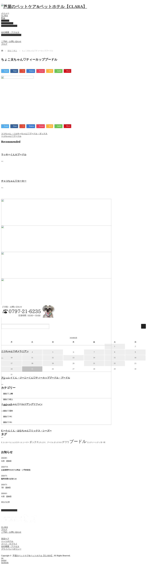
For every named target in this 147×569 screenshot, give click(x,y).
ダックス (34, 442)
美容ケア (5, 21)
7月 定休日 (6, 488)
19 (53, 363)
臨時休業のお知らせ (9, 479)
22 (115, 363)
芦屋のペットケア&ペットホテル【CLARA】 (33, 556)
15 (115, 358)
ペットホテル (7, 23)
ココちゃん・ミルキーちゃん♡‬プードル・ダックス (24, 134)
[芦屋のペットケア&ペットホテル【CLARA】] (44, 6)
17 (11, 363)
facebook (4, 563)
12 (53, 358)
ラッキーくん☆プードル (13, 154)
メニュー (5, 13)
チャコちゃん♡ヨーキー (13, 181)
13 (73, 358)
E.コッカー (5, 442)
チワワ (65, 442)
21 (94, 363)
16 (135, 358)
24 (11, 369)
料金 (3, 18)
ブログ (4, 44)
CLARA (4, 16)
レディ (97, 442)
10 (11, 358)
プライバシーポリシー (11, 35)
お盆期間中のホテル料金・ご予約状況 (15, 470)
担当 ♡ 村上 (12, 51)
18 (32, 363)
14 (94, 358)
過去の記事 (5, 502)
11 (32, 358)
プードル (78, 441)
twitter (3, 560)
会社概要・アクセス (10, 32)
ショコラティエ (16, 442)
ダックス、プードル (46, 442)
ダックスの (58, 442)
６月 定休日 (6, 496)
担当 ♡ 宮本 (8, 411)
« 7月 (3, 379)
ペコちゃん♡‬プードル (11, 136)
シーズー (26, 442)
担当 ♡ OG (7, 405)
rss (2, 558)
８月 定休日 (6, 461)
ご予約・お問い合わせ (11, 41)
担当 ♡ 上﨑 (8, 394)
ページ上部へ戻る (9, 510)
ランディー (91, 442)
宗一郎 (102, 442)
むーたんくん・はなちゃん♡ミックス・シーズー (26, 430)
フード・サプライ (9, 26)
